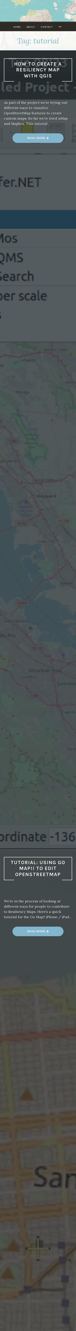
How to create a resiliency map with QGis (38, 70)
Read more (45, 139)
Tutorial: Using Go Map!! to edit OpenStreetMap (38, 868)
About (31, 26)
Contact (47, 26)
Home (17, 26)
